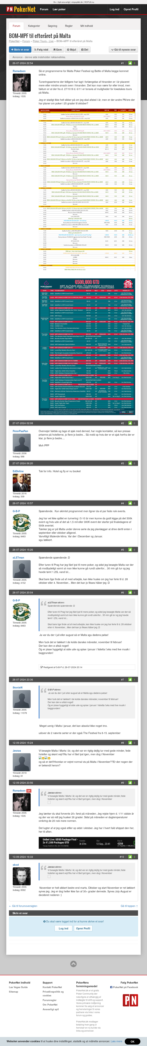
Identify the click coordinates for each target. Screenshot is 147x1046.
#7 (122, 679)
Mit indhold (86, 26)
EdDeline (18, 471)
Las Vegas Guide (18, 987)
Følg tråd (42, 49)
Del (86, 49)
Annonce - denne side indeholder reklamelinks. (39, 57)
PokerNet (22, 9)
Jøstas (17, 750)
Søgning (52, 26)
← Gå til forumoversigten (23, 906)
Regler (69, 26)
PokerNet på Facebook (125, 987)
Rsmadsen (19, 71)
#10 (122, 857)
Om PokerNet (50, 1004)
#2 (122, 423)
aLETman (18, 557)
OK (132, 1041)
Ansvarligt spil (51, 1009)
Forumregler (49, 1000)
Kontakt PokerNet (52, 987)
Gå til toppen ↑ (129, 906)
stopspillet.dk (77, 2)
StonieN (17, 687)
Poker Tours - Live (43, 41)
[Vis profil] (22, 82)
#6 (122, 592)
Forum (44, 9)
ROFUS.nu (89, 2)
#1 (122, 63)
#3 (122, 463)
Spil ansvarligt (64, 2)
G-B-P (16, 511)
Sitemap (13, 991)
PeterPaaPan (20, 431)
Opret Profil (131, 9)
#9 (122, 782)
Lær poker (59, 9)
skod (16, 864)
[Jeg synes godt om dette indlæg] (130, 63)
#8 (122, 742)
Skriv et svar (21, 49)
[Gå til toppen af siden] (73, 965)
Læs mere (116, 1041)
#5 (122, 549)
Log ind (114, 9)
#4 (122, 503)
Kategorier (34, 26)
